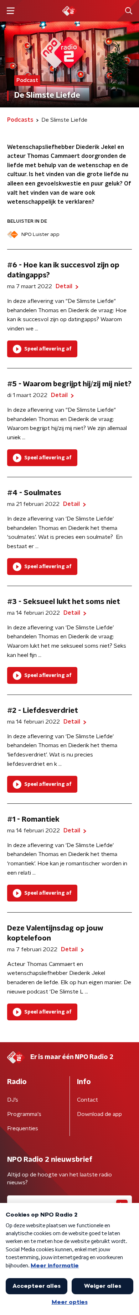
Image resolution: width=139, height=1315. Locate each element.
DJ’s (12, 1100)
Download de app (99, 1114)
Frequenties (22, 1128)
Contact (87, 1100)
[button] (10, 11)
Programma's (24, 1114)
